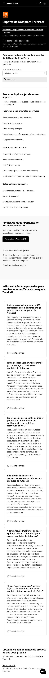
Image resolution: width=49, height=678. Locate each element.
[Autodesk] (13, 3)
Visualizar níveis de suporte (14, 265)
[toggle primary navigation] (5, 3)
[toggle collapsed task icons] (36, 3)
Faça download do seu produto (16, 41)
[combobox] (25, 73)
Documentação (9, 665)
